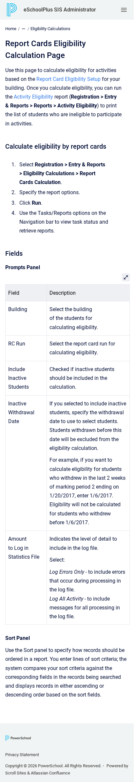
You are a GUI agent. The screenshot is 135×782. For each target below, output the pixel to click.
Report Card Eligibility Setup (68, 79)
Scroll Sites (15, 773)
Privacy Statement (22, 754)
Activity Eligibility (33, 97)
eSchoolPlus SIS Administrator (60, 10)
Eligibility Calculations (50, 28)
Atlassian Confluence (50, 773)
